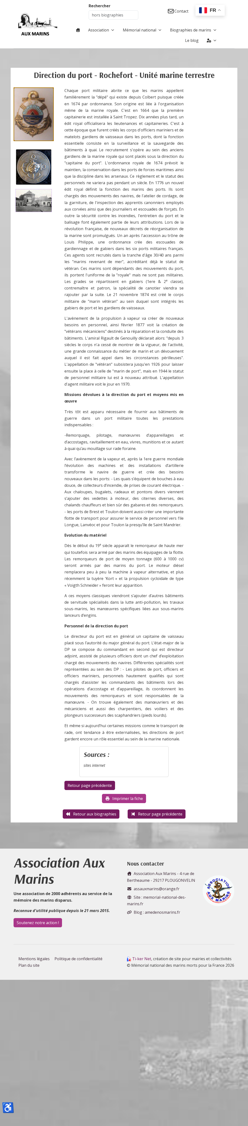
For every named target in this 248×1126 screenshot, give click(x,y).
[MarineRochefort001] (34, 167)
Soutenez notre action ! (38, 922)
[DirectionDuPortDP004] (34, 115)
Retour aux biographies (94, 814)
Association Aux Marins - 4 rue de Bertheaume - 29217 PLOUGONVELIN (161, 877)
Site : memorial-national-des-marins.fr (156, 900)
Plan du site (28, 965)
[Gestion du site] (211, 40)
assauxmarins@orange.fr (156, 888)
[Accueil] (78, 30)
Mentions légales (34, 958)
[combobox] (113, 15)
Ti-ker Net (141, 958)
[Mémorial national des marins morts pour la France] (37, 24)
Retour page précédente (160, 814)
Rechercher (99, 5)
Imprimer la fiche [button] (127, 798)
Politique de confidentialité (78, 958)
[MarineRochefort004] (34, 200)
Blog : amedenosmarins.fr (157, 912)
